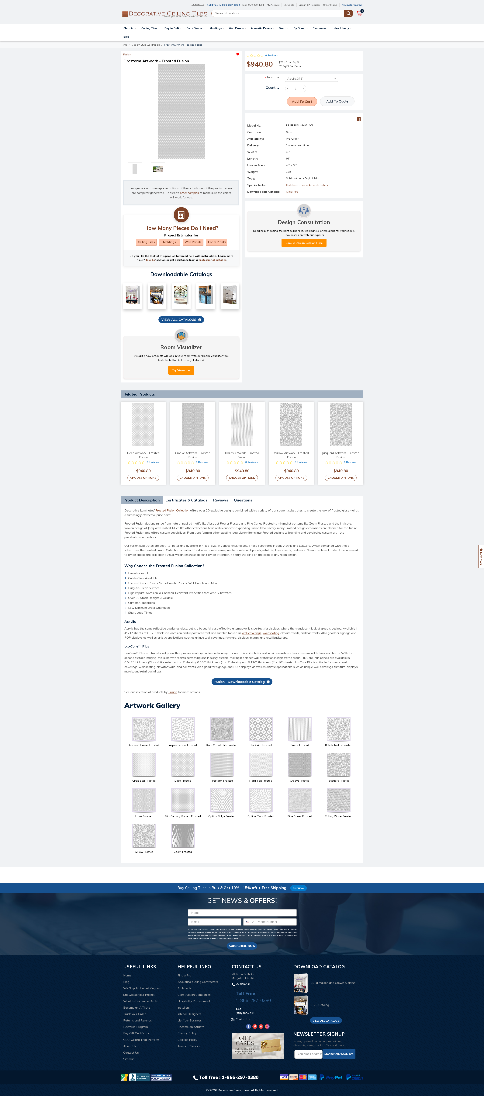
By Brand (300, 28)
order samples (189, 193)
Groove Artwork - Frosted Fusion (192, 455)
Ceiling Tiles (149, 28)
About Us (129, 1046)
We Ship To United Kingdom (142, 988)
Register (315, 4)
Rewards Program (352, 4)
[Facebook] (359, 119)
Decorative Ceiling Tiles (234, 1090)
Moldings (216, 28)
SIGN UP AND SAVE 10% (339, 1053)
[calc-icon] (181, 215)
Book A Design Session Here (304, 243)
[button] (210, 53)
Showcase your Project (139, 995)
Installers (184, 1007)
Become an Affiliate (136, 1007)
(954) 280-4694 (255, 4)
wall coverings (251, 633)
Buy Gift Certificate (136, 1033)
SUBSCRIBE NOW (242, 946)
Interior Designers (189, 1014)
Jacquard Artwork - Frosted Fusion (340, 455)
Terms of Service (285, 935)
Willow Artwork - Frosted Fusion (291, 455)
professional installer (212, 260)
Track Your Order (134, 1014)
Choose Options (143, 478)
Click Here (292, 191)
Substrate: (272, 77)
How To (150, 260)
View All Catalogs (178, 319)
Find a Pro (184, 975)
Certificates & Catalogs (186, 500)
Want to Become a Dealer (141, 1001)
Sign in (302, 4)
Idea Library (342, 28)
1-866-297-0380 (229, 4)
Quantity (272, 87)
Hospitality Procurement (194, 1001)
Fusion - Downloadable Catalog (239, 681)
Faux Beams (195, 28)
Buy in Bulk (172, 28)
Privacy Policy (268, 935)
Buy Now (298, 888)
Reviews (220, 500)
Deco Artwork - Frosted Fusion (143, 455)
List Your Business (190, 1020)
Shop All (129, 28)
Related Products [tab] (139, 394)
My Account (273, 4)
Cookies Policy (187, 1040)
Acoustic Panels (262, 28)
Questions (243, 500)
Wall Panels (236, 28)
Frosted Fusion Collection (172, 510)
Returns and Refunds (137, 1020)
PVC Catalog (320, 1005)
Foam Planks (217, 242)
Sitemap (128, 1059)
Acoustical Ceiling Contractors (198, 982)
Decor (283, 28)
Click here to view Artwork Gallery (307, 185)
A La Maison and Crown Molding (333, 983)
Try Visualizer (181, 370)
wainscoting (271, 633)
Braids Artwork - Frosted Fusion (242, 455)
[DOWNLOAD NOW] (139, 1077)
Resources (320, 28)
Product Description (141, 500)
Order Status (330, 4)
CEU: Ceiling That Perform (141, 1040)
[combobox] (249, 922)
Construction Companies (194, 995)
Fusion (172, 692)
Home (127, 975)
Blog (126, 36)
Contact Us (131, 1052)
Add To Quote (337, 101)
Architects (185, 988)
